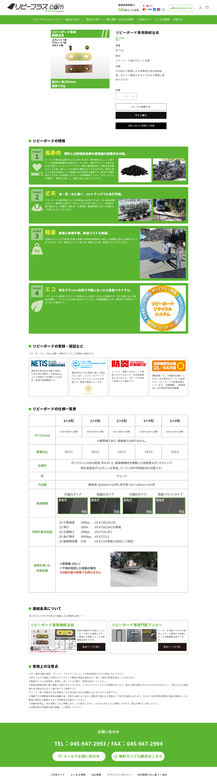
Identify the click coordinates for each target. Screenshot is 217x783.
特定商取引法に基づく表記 (152, 774)
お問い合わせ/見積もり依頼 (141, 125)
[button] (73, 19)
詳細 (118, 66)
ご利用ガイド (57, 774)
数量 (118, 90)
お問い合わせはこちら (181, 8)
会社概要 (96, 774)
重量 (118, 45)
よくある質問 (78, 774)
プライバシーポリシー (119, 774)
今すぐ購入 (141, 115)
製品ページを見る (91, 646)
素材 (118, 56)
